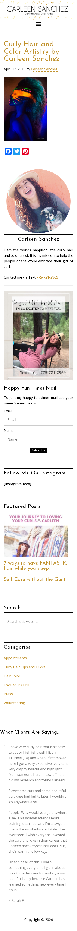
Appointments (15, 658)
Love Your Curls (16, 685)
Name (8, 430)
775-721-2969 (47, 277)
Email (8, 411)
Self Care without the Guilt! (35, 579)
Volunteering (14, 702)
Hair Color (12, 676)
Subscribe (38, 450)
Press (8, 694)
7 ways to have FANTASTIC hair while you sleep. (36, 566)
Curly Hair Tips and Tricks (24, 667)
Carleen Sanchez (38, 10)
